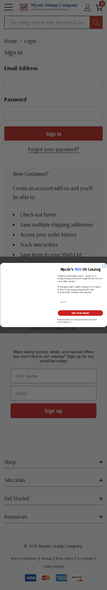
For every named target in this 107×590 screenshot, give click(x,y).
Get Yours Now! (80, 313)
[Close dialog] (104, 266)
